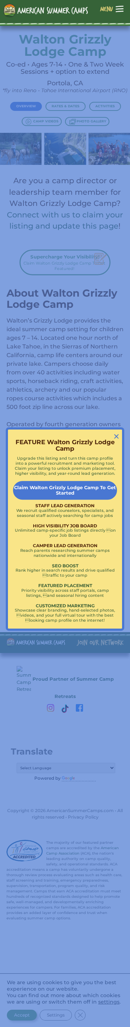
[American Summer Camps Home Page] (46, 10)
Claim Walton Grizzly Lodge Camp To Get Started (65, 490)
